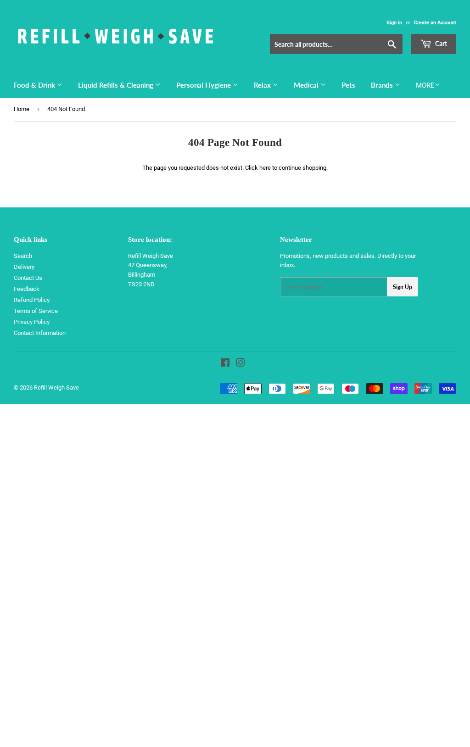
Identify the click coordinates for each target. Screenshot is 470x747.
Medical (307, 85)
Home (21, 109)
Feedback (26, 288)
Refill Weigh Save (56, 387)
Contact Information (40, 332)
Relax (263, 85)
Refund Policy (32, 299)
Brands (383, 85)
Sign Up (402, 287)
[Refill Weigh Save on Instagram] (240, 364)
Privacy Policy (32, 321)
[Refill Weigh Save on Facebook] (225, 364)
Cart (440, 43)
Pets (348, 85)
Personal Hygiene (204, 85)
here (265, 167)
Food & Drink (35, 85)
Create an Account (435, 23)
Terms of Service (36, 310)
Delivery (24, 266)
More (425, 85)
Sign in (394, 23)
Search (23, 255)
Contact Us (28, 277)
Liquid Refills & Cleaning (116, 85)
